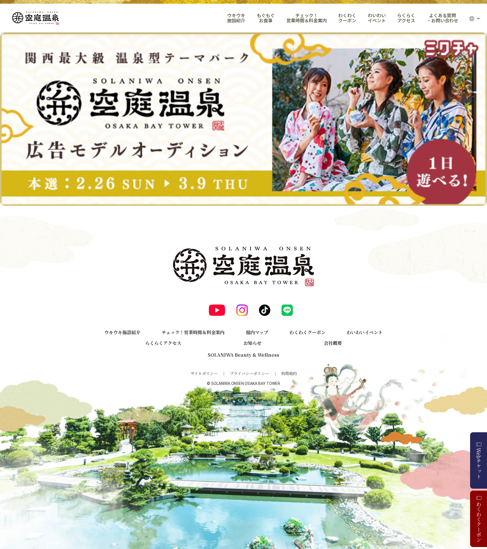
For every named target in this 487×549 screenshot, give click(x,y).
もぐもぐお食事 (266, 18)
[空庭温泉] (35, 18)
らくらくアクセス (406, 18)
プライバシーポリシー (249, 373)
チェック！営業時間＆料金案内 (306, 18)
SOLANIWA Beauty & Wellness (243, 355)
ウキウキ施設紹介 (236, 18)
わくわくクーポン (347, 18)
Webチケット (478, 463)
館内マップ (257, 332)
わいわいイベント (377, 18)
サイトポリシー (204, 373)
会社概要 (333, 343)
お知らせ (253, 343)
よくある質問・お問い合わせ (442, 18)
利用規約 (289, 373)
